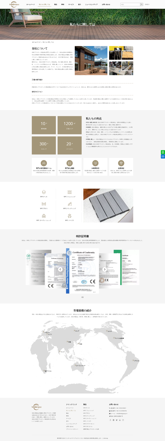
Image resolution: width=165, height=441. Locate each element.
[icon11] (69, 192)
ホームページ (69, 408)
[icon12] (43, 203)
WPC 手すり (44, 208)
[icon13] (69, 203)
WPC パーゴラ (69, 220)
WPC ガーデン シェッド (43, 220)
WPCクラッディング (69, 208)
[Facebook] (110, 420)
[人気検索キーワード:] (141, 4)
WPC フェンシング (69, 197)
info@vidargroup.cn (122, 413)
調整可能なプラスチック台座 (91, 429)
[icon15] (69, 215)
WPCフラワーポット (88, 424)
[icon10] (43, 192)
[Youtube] (120, 420)
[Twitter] (117, 420)
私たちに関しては (71, 410)
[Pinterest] (123, 420)
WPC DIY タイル (87, 426)
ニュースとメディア (71, 424)
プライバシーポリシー (72, 429)
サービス (68, 418)
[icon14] (43, 215)
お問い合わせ (69, 426)
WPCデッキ (43, 197)
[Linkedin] (113, 420)
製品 (67, 413)
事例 (67, 416)
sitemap (105, 438)
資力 (67, 421)
